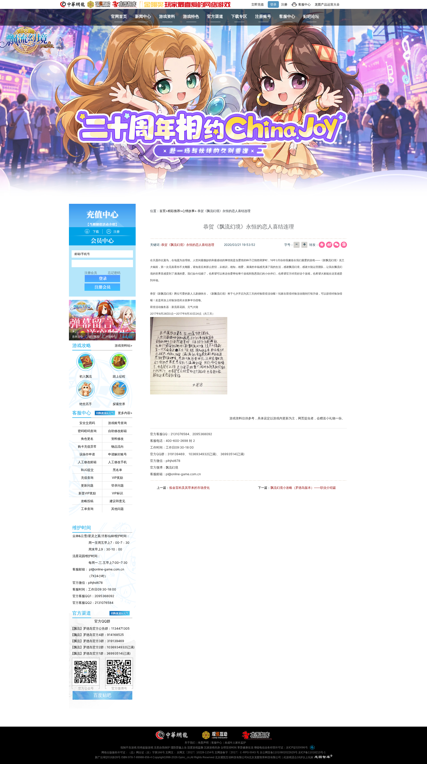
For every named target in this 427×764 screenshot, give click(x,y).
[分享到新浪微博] (328, 245)
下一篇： (297, 487)
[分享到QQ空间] (321, 245)
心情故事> (189, 211)
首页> (163, 211)
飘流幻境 (172, 467)
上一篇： (183, 487)
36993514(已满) (232, 454)
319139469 (176, 454)
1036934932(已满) (202, 454)
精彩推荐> (175, 211)
